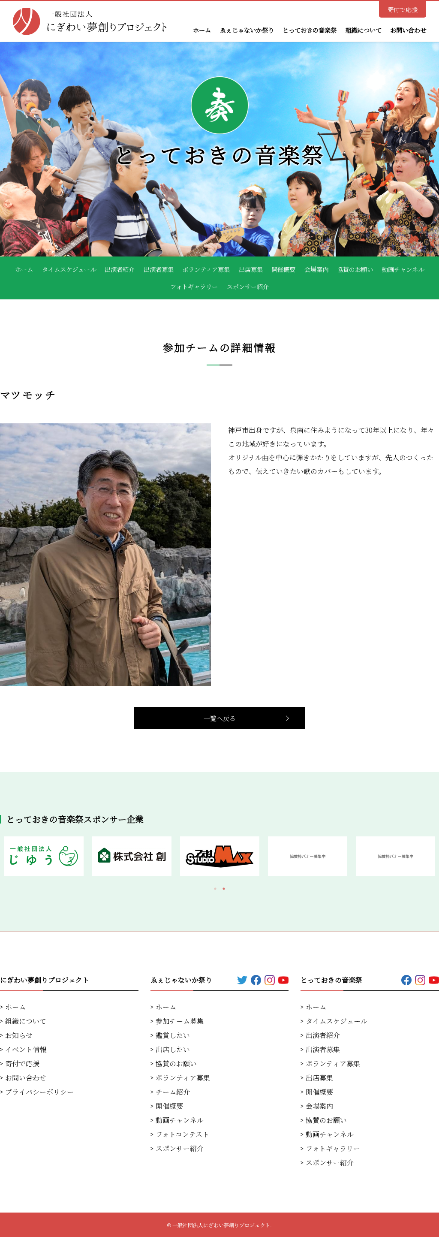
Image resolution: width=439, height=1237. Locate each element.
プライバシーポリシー (39, 1092)
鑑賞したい (173, 1035)
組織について (364, 30)
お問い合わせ (408, 30)
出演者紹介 (120, 269)
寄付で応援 (403, 9)
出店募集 (251, 269)
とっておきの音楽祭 (310, 30)
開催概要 (283, 269)
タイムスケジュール (69, 269)
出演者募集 (159, 269)
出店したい (173, 1049)
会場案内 (316, 269)
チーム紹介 (173, 1092)
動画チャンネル (403, 269)
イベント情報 (25, 1049)
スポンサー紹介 (248, 286)
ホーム (202, 30)
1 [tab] (215, 888)
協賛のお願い (355, 269)
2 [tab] (224, 888)
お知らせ (19, 1035)
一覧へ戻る (220, 718)
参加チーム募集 (180, 1021)
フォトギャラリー (194, 286)
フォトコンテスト (182, 1134)
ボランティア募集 (206, 269)
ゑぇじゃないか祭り (247, 30)
